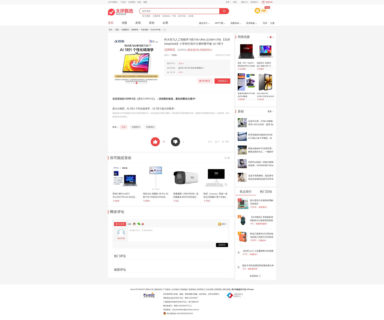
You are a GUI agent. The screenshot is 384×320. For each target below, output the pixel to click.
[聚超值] (120, 12)
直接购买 (222, 81)
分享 (227, 142)
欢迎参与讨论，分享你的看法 (141, 230)
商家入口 (244, 2)
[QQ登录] (135, 223)
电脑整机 (134, 30)
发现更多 (254, 276)
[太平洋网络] (149, 294)
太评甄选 (131, 2)
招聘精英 (218, 289)
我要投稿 (269, 2)
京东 (180, 63)
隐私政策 (158, 289)
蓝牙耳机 (182, 16)
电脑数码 (125, 30)
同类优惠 (244, 37)
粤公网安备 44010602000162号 (180, 314)
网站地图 (226, 289)
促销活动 (166, 16)
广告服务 (166, 289)
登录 (228, 2)
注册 (235, 2)
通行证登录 (120, 224)
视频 (145, 2)
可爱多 (174, 55)
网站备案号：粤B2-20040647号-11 (177, 306)
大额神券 (156, 16)
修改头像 (121, 238)
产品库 (123, 2)
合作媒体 (175, 289)
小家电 (191, 16)
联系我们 (201, 289)
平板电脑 (144, 30)
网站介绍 (149, 289)
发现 (138, 22)
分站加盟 (209, 289)
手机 (174, 16)
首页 (110, 22)
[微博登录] (144, 223)
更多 (271, 111)
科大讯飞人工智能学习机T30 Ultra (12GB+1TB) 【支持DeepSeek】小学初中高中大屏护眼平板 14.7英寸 (197, 41)
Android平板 (155, 30)
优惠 (124, 22)
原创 (151, 22)
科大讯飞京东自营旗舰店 (192, 68)
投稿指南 (184, 289)
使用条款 (192, 289)
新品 (139, 2)
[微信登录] (139, 223)
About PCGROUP (137, 289)
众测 (165, 22)
